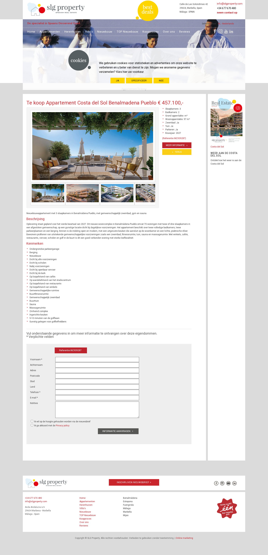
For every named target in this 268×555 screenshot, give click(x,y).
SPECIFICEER (139, 80)
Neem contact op (227, 12)
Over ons (169, 31)
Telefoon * (35, 392)
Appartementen (50, 31)
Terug (178, 152)
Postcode (35, 376)
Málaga (127, 508)
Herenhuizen (72, 31)
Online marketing (184, 538)
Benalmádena (130, 498)
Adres (33, 370)
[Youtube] (226, 31)
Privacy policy (62, 425)
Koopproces (151, 31)
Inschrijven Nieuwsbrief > (134, 482)
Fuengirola (128, 505)
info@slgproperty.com (229, 3)
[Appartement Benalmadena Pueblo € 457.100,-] (48, 194)
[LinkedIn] (231, 31)
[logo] (56, 9)
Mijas (126, 515)
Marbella (127, 512)
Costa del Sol (217, 146)
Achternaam (36, 365)
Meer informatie (175, 145)
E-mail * (34, 397)
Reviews (184, 31)
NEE (161, 80)
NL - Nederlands (226, 23)
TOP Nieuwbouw (127, 31)
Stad (32, 381)
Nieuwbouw (104, 31)
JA (117, 80)
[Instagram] (221, 31)
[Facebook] (215, 31)
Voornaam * (36, 359)
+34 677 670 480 (226, 8)
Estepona (128, 501)
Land (32, 387)
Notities (34, 403)
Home (31, 31)
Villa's (89, 31)
